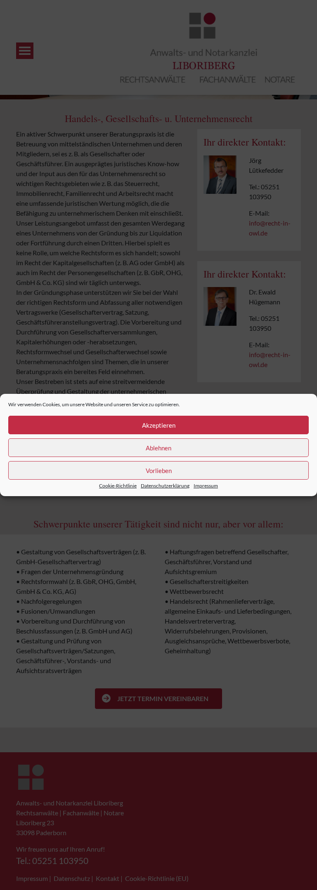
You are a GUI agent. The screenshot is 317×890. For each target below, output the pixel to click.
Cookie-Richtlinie (118, 486)
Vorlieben (159, 470)
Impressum (206, 486)
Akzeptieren (158, 425)
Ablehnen (158, 448)
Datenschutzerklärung (165, 486)
